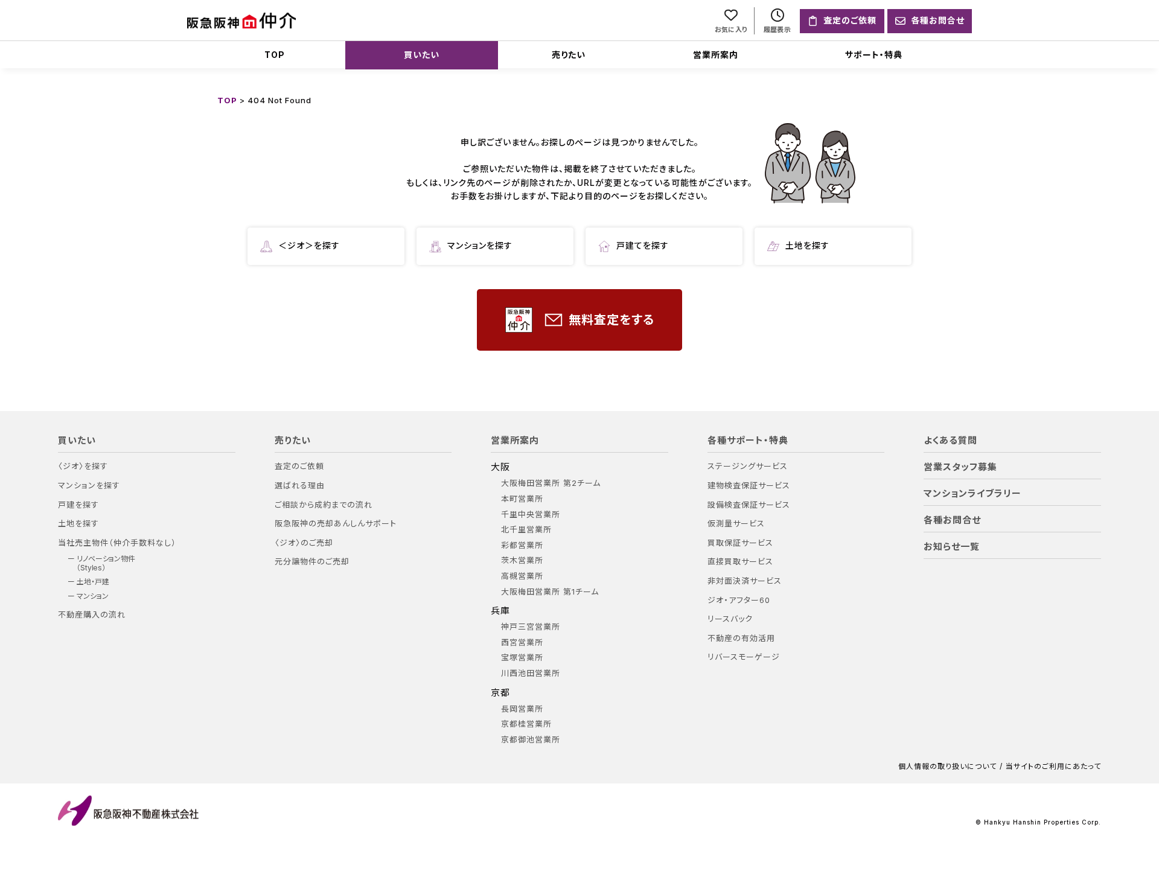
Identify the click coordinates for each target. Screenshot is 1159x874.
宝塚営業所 (522, 657)
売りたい (569, 54)
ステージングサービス (747, 466)
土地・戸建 (93, 582)
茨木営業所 (522, 560)
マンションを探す (479, 245)
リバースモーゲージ (743, 657)
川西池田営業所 (530, 673)
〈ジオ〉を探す (83, 466)
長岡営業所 (522, 708)
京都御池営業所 (530, 739)
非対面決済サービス (744, 580)
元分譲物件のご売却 (312, 561)
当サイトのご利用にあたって (1053, 766)
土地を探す (807, 245)
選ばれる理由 (300, 485)
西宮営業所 (522, 642)
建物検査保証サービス (748, 485)
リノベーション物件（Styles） (106, 563)
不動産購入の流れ (92, 614)
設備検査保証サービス (748, 504)
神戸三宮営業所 (530, 626)
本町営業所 (522, 498)
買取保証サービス (740, 542)
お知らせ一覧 (952, 546)
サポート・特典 (873, 54)
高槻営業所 (522, 576)
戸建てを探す (642, 245)
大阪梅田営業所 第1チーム (550, 591)
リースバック (730, 619)
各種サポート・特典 (747, 440)
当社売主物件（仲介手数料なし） (117, 542)
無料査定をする (611, 320)
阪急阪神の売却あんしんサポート (336, 523)
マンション (93, 596)
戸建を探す (78, 504)
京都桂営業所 (526, 724)
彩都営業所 (522, 545)
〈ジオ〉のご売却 (304, 542)
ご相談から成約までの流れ (323, 504)
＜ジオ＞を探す (309, 245)
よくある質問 (950, 440)
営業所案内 (715, 54)
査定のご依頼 (299, 466)
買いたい (421, 54)
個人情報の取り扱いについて (947, 766)
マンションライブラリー (972, 493)
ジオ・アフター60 (738, 600)
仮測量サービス (736, 523)
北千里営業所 (526, 529)
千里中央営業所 (530, 514)
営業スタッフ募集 (960, 467)
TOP (274, 54)
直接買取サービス (740, 561)
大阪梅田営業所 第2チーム (551, 483)
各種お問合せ (952, 520)
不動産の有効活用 (741, 638)
